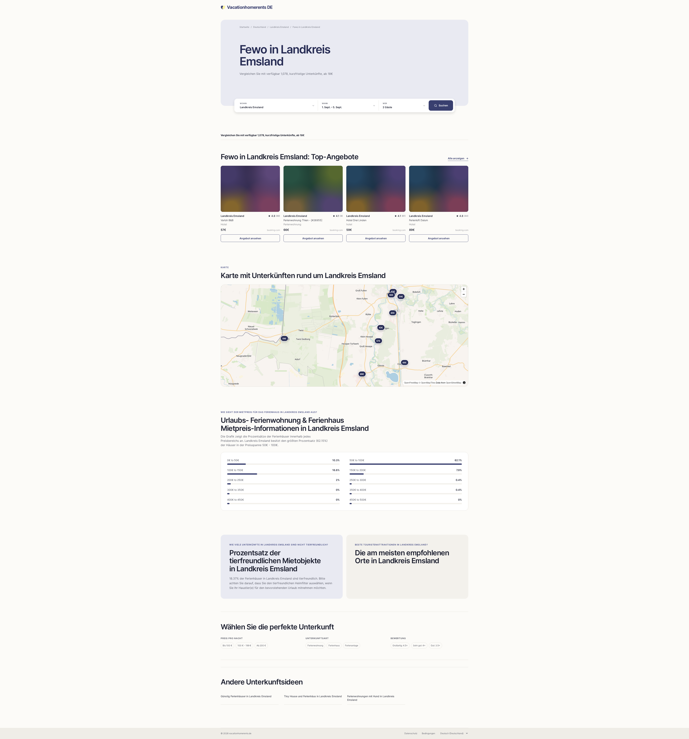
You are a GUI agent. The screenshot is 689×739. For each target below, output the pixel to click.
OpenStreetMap (453, 382)
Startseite (244, 27)
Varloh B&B (227, 220)
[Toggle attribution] (464, 382)
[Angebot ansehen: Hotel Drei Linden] (376, 189)
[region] (344, 336)
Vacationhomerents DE (250, 7)
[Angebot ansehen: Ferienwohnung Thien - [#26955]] (313, 189)
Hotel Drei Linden (356, 220)
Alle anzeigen (458, 158)
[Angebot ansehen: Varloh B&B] (250, 189)
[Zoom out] (463, 294)
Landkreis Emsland (279, 27)
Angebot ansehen (250, 238)
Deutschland (259, 27)
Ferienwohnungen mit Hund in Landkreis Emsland (370, 698)
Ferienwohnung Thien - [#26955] (302, 220)
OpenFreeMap (411, 382)
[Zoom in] (463, 289)
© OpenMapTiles (427, 382)
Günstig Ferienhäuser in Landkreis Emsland (246, 696)
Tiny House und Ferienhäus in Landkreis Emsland (313, 696)
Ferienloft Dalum (418, 220)
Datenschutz (410, 733)
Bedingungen (428, 733)
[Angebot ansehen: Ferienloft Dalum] (438, 189)
